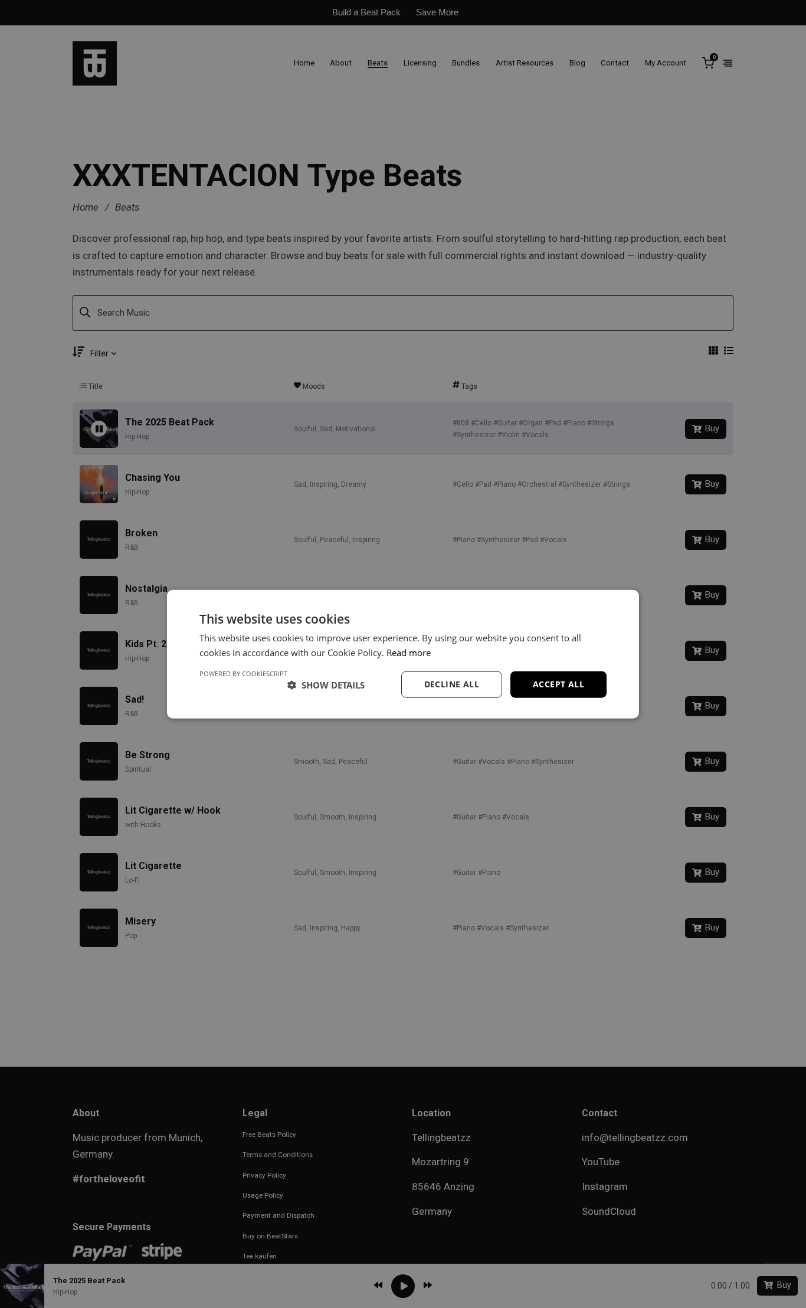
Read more (408, 652)
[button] (326, 684)
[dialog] (403, 654)
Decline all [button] (451, 684)
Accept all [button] (558, 684)
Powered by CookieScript (243, 673)
